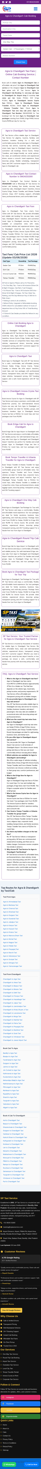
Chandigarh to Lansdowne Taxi (14, 1013)
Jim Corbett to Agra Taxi (11, 1070)
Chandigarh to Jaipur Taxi (12, 1003)
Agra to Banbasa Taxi (10, 905)
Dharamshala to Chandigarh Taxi (14, 1127)
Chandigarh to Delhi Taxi (11, 993)
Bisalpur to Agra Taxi (10, 1056)
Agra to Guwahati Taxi (11, 919)
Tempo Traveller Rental (10, 1372)
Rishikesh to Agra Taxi (11, 1090)
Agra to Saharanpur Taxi (11, 956)
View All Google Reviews (11, 1310)
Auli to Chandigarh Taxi (11, 1120)
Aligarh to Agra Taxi (10, 1107)
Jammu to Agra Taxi (10, 1067)
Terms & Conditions (9, 1443)
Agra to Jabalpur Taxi (10, 922)
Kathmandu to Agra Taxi (11, 1074)
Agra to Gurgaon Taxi (10, 915)
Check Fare (20, 62)
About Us (5, 1428)
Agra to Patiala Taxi (10, 946)
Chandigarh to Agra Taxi (11, 979)
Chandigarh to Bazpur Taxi (12, 986)
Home (4, 1425)
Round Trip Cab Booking (10, 1358)
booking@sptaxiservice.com (13, 1227)
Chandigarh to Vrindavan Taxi (13, 1037)
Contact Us (6, 1436)
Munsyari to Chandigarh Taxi (13, 1158)
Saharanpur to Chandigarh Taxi (14, 1171)
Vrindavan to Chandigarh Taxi (13, 1178)
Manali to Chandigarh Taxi (12, 1151)
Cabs (4, 1432)
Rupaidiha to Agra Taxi (11, 1094)
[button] (32, 2)
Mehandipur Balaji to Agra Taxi (13, 1080)
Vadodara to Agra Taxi (11, 1104)
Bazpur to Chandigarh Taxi (12, 1124)
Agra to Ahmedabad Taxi (12, 902)
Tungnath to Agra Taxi (11, 1101)
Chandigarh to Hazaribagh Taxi (14, 999)
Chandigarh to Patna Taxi (12, 1023)
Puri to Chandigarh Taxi (11, 1182)
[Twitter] (6, 2)
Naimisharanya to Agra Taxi (13, 1084)
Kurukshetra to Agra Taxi (12, 1077)
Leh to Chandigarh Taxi (11, 1148)
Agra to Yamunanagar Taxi (12, 966)
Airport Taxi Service (9, 1361)
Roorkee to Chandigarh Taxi (13, 1168)
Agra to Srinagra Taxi (10, 963)
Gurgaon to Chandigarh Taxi (13, 1131)
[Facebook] (3, 2)
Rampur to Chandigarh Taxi (12, 1164)
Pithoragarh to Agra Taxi (11, 1087)
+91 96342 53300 (9, 1223)
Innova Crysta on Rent (10, 1376)
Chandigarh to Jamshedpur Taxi (14, 1006)
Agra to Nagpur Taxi (10, 942)
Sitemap (5, 1450)
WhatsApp (10, 1464)
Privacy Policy (7, 1439)
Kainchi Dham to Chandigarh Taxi (15, 1137)
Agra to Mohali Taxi (10, 939)
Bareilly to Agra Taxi (10, 1053)
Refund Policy (7, 1446)
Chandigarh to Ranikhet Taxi (13, 1030)
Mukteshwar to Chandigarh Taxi (14, 1154)
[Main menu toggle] (35, 9)
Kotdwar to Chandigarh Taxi (13, 1144)
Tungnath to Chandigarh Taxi (13, 1175)
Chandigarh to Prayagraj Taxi (13, 1027)
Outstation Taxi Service (10, 1365)
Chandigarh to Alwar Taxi (12, 982)
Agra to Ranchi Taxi (10, 953)
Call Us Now (32, 1464)
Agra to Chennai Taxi (10, 908)
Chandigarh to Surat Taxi (12, 1033)
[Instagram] (10, 2)
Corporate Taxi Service (10, 1379)
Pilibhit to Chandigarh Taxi (12, 1161)
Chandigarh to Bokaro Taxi (12, 989)
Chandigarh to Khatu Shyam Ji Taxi (15, 1010)
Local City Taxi (7, 1368)
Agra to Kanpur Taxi (10, 925)
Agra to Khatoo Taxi (10, 932)
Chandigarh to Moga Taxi (12, 1016)
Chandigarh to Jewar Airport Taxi (15, 1040)
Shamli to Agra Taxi (10, 1097)
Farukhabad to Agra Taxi (11, 1060)
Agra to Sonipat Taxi (10, 959)
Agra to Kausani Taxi (10, 929)
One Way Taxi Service (10, 1354)
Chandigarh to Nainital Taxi (12, 1020)
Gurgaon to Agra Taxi (10, 1063)
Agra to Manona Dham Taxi (12, 936)
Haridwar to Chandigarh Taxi (13, 1134)
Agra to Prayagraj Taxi (11, 949)
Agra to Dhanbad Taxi (11, 912)
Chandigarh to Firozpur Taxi (13, 996)
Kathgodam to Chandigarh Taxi (14, 1141)
